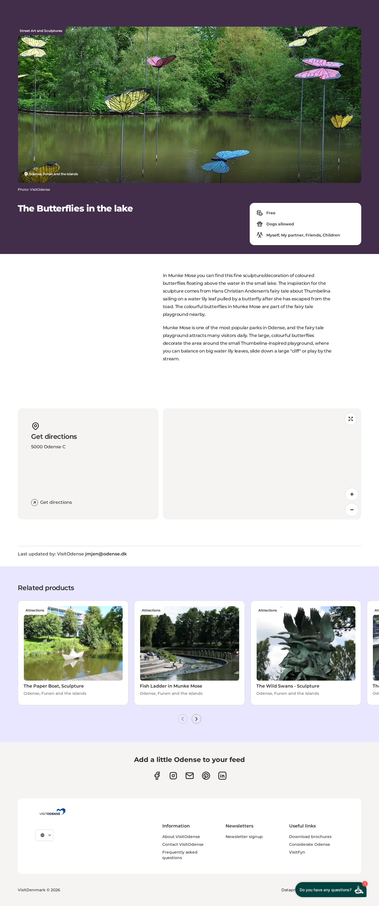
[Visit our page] (173, 776)
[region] (262, 463)
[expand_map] (351, 419)
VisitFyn (297, 852)
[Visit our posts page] (222, 776)
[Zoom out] (351, 510)
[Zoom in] (351, 494)
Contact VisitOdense (183, 844)
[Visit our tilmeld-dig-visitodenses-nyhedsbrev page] (189, 776)
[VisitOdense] (52, 811)
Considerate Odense (309, 844)
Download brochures (310, 836)
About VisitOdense (181, 836)
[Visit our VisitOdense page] (157, 776)
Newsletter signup (244, 836)
